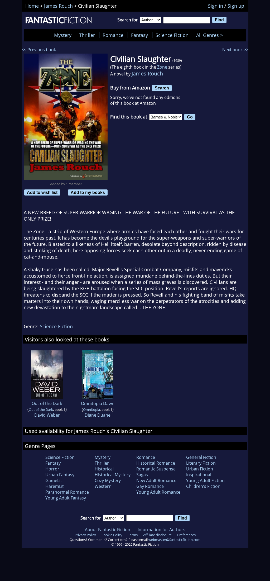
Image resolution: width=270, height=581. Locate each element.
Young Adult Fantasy (65, 498)
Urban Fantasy (59, 475)
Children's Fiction (203, 486)
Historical (104, 469)
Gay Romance (150, 486)
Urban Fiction (199, 469)
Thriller (87, 35)
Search (162, 87)
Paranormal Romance (67, 492)
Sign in (215, 6)
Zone (162, 67)
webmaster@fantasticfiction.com (174, 539)
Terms (133, 534)
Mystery (62, 35)
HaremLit (54, 486)
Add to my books (88, 192)
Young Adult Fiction (205, 480)
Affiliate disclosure (157, 534)
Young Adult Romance (158, 492)
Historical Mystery (113, 475)
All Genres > (210, 35)
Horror (52, 469)
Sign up (236, 6)
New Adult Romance (156, 480)
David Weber (47, 415)
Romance (113, 35)
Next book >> (235, 50)
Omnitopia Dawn (97, 403)
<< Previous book (39, 50)
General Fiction (201, 457)
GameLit (53, 480)
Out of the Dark (47, 403)
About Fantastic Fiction (107, 529)
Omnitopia (91, 409)
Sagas (142, 475)
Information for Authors (161, 529)
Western (103, 486)
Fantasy (139, 35)
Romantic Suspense (156, 469)
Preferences (186, 534)
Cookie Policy (112, 534)
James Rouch (147, 73)
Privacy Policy (85, 534)
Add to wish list (42, 192)
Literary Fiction (201, 463)
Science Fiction (172, 35)
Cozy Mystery (108, 480)
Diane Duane (97, 415)
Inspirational (198, 475)
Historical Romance (155, 463)
